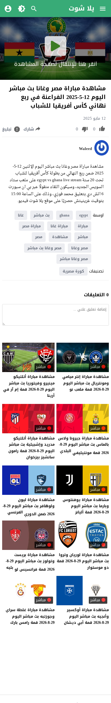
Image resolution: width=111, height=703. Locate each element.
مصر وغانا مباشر (74, 258)
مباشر (83, 237)
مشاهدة (60, 237)
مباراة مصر (31, 226)
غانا (21, 215)
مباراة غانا (59, 226)
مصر (38, 237)
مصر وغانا (79, 248)
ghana (64, 215)
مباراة (83, 226)
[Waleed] (101, 154)
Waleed (85, 149)
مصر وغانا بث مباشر (44, 248)
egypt (83, 215)
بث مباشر (42, 215)
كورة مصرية (73, 271)
